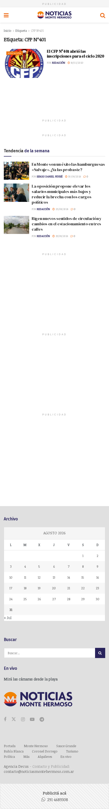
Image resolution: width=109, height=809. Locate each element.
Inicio (7, 31)
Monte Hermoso (36, 746)
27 (54, 599)
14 (68, 577)
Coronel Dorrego (45, 751)
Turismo (72, 751)
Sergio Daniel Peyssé (50, 176)
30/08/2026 (74, 176)
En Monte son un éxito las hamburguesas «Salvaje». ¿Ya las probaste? (68, 166)
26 (39, 599)
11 (25, 577)
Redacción (58, 62)
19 (39, 588)
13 (54, 577)
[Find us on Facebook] (5, 719)
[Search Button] (102, 15)
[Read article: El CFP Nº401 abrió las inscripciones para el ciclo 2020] (24, 63)
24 (10, 599)
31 (11, 609)
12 (39, 577)
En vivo (65, 756)
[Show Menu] (6, 15)
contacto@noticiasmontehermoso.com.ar (39, 771)
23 (97, 588)
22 (83, 588)
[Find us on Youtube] (32, 719)
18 (25, 588)
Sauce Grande (66, 746)
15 (82, 577)
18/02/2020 (76, 62)
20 (54, 588)
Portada (9, 746)
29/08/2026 (61, 236)
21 (68, 588)
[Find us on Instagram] (23, 719)
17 (10, 588)
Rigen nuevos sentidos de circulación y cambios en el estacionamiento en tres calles (67, 224)
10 (10, 577)
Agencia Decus (16, 766)
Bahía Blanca (14, 751)
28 (68, 599)
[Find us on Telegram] (42, 719)
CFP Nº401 (37, 31)
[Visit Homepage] (54, 15)
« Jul (8, 617)
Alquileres (45, 756)
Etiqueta (21, 31)
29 (83, 599)
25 (25, 599)
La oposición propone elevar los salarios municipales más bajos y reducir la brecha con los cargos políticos (61, 194)
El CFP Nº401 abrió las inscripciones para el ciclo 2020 (75, 53)
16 (97, 577)
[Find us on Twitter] (13, 719)
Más (26, 756)
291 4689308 (57, 799)
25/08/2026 (61, 209)
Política (9, 756)
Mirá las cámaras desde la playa (31, 679)
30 (97, 599)
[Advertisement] (54, 102)
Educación (14, 53)
